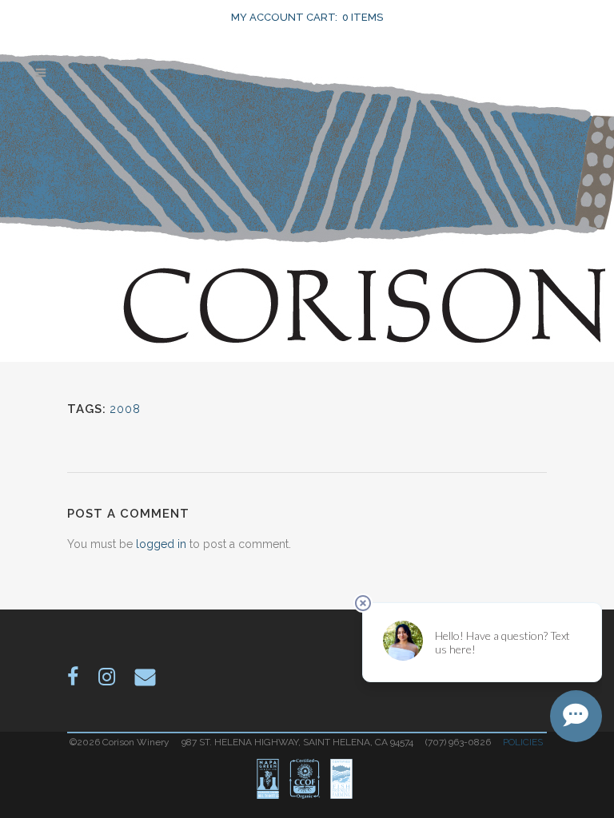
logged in (161, 544)
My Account (267, 17)
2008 (125, 409)
